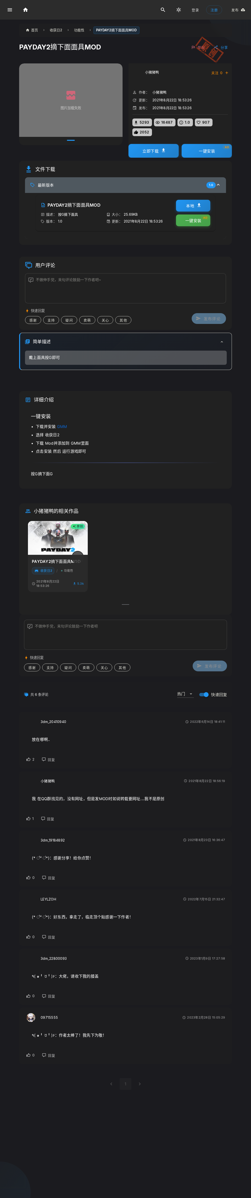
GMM (62, 426)
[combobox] (185, 692)
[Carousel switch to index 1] (71, 140)
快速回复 (219, 694)
